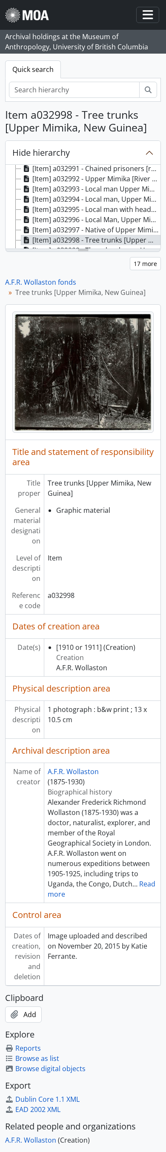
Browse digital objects (50, 1068)
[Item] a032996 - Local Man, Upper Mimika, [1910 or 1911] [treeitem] (96, 219)
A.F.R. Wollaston (73, 771)
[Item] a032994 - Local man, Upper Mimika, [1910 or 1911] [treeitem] (96, 199)
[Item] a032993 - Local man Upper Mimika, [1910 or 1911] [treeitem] (96, 189)
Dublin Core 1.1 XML (47, 1099)
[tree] (83, 207)
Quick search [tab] (33, 69)
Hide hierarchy (41, 152)
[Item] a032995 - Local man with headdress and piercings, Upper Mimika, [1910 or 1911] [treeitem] (96, 209)
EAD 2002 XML (37, 1109)
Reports (28, 1048)
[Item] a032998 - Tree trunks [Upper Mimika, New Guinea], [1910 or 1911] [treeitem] (96, 240)
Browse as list (37, 1058)
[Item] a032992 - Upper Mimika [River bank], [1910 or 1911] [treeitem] (96, 178)
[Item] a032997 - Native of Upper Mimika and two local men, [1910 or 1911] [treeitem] (96, 229)
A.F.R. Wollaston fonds (40, 282)
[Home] (30, 15)
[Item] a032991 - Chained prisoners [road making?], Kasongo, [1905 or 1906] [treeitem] (96, 168)
